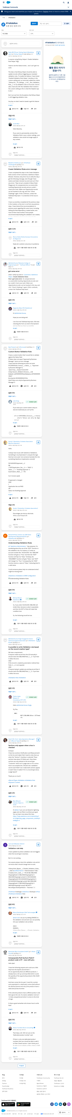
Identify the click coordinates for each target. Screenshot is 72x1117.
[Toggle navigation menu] (68, 7)
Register (45, 11)
